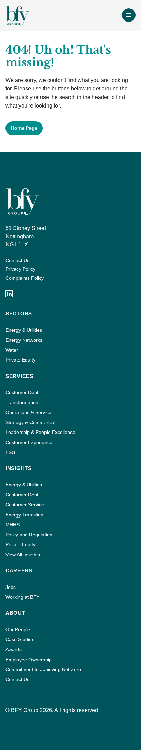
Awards (13, 649)
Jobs (10, 587)
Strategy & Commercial (30, 422)
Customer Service (24, 504)
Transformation (21, 402)
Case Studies (19, 639)
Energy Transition (24, 515)
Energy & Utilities (23, 330)
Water (11, 350)
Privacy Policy (20, 269)
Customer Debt (21, 392)
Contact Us (17, 260)
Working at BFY (22, 597)
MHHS (12, 524)
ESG (10, 452)
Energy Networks (23, 340)
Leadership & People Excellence (40, 432)
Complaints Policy (24, 278)
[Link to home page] (17, 15)
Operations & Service (28, 412)
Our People (17, 629)
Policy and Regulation (28, 534)
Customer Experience (28, 442)
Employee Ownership (28, 659)
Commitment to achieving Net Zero (43, 669)
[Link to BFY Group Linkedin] (9, 293)
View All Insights (22, 554)
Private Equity (20, 360)
